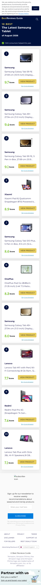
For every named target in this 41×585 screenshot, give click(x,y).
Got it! (35, 8)
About (7, 534)
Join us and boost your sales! (14, 580)
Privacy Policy (24, 13)
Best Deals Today (29, 541)
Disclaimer (9, 538)
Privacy (20, 534)
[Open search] (37, 19)
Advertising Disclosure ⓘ (10, 547)
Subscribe (20, 516)
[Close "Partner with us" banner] (39, 571)
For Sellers (9, 541)
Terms (34, 534)
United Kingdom (29, 547)
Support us (31, 538)
